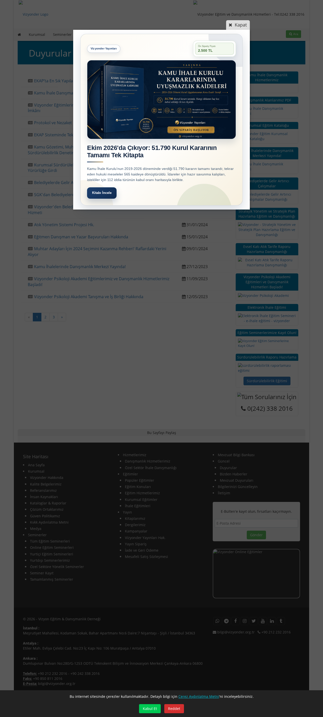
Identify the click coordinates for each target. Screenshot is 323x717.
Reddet (174, 708)
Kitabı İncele (102, 193)
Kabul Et (150, 708)
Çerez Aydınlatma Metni (198, 696)
